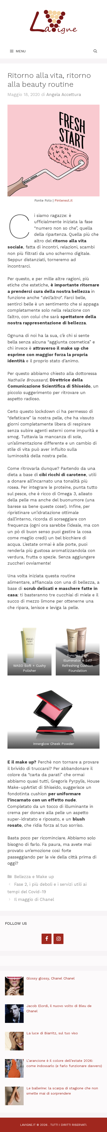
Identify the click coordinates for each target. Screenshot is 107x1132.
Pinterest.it (63, 200)
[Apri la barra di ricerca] (95, 51)
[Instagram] (58, 939)
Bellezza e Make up (34, 876)
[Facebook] (47, 939)
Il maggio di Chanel (34, 899)
